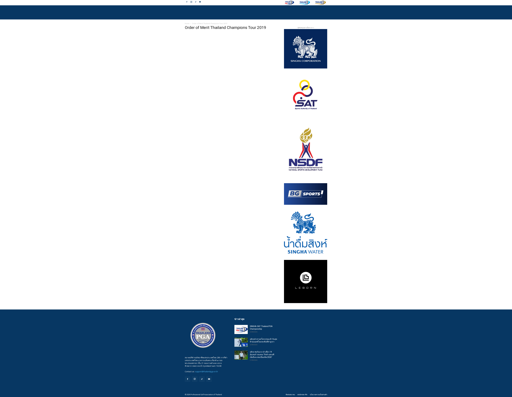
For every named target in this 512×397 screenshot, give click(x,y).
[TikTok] (196, 2)
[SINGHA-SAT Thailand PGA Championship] (241, 329)
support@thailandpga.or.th (206, 371)
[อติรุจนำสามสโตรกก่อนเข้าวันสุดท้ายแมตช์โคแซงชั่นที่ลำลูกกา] (241, 342)
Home (187, 23)
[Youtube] (200, 2)
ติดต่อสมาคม (290, 394)
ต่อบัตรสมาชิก (302, 394)
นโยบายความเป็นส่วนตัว (318, 394)
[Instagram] (191, 2)
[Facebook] (187, 2)
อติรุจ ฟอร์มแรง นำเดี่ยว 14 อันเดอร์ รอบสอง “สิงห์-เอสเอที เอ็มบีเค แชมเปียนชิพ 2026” (262, 354)
